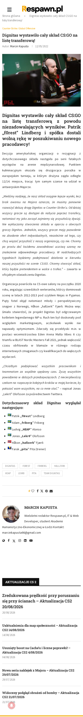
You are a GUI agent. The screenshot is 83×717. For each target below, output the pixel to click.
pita (34, 473)
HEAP (8, 473)
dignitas (10, 465)
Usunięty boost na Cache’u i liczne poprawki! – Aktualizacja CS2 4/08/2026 (36, 650)
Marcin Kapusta (19, 46)
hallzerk (59, 465)
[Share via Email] (51, 491)
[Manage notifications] (11, 705)
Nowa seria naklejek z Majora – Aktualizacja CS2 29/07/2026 (38, 672)
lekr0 (21, 473)
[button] (9, 10)
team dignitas (52, 473)
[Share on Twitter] (41, 491)
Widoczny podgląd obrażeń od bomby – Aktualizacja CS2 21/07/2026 (40, 695)
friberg (42, 465)
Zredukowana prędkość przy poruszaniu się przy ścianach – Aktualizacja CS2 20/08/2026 (40, 601)
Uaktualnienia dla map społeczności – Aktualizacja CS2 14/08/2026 (39, 627)
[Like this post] (32, 491)
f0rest (26, 465)
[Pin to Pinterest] (46, 491)
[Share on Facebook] (38, 491)
